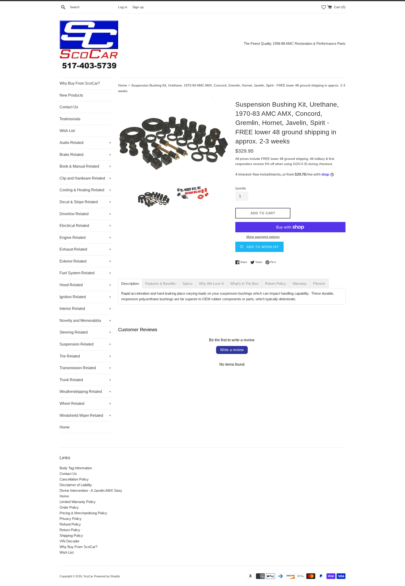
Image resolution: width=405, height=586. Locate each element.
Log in (122, 7)
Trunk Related (85, 380)
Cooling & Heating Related (85, 190)
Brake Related (85, 155)
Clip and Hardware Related (85, 178)
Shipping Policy (71, 535)
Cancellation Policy (74, 479)
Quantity (240, 188)
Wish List (67, 131)
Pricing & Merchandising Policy (83, 513)
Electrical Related (85, 226)
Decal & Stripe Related (85, 202)
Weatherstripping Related (85, 392)
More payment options (263, 237)
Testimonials (70, 119)
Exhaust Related (85, 249)
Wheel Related (85, 404)
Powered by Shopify (107, 576)
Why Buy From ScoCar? (80, 83)
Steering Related (85, 332)
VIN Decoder (69, 541)
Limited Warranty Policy (78, 502)
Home (65, 427)
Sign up (138, 7)
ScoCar (88, 576)
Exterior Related (85, 261)
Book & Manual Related (85, 166)
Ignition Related (85, 297)
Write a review (232, 350)
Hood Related (85, 285)
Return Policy (70, 530)
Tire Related (85, 356)
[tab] (130, 283)
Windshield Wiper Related (85, 415)
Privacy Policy (71, 519)
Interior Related (85, 309)
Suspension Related (85, 344)
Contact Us (69, 107)
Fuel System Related (85, 273)
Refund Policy (70, 524)
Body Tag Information (76, 468)
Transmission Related (85, 368)
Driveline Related (85, 214)
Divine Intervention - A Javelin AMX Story (91, 490)
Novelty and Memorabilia (85, 321)
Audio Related (85, 143)
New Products (71, 95)
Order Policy (69, 507)
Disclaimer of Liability (76, 485)
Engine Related (85, 238)
